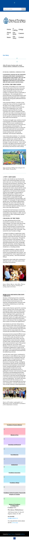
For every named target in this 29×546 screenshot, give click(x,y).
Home (9, 29)
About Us (9, 33)
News (9, 37)
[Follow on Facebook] (14, 538)
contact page (15, 522)
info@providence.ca (13, 518)
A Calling (15, 29)
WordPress (22, 534)
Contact (21, 37)
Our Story (14, 37)
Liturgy (21, 29)
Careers (21, 33)
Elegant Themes (11, 534)
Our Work (14, 33)
